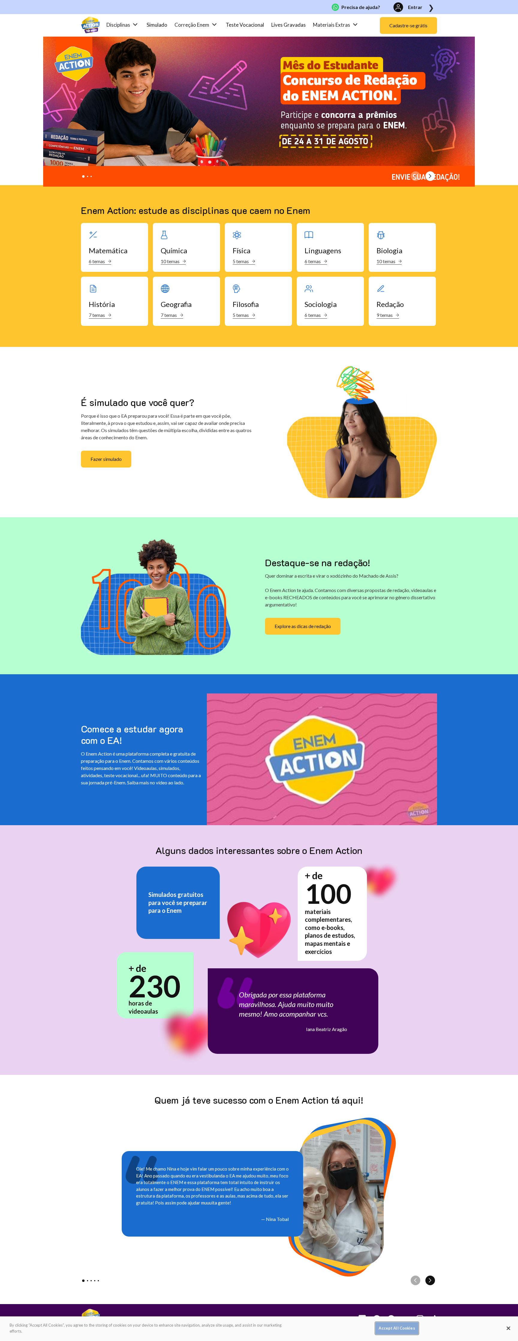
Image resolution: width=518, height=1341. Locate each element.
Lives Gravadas (288, 25)
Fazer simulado (106, 459)
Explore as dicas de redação (303, 626)
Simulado (157, 25)
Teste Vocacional (245, 25)
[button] (83, 176)
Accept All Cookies (397, 1328)
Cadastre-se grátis (408, 25)
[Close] (508, 1328)
